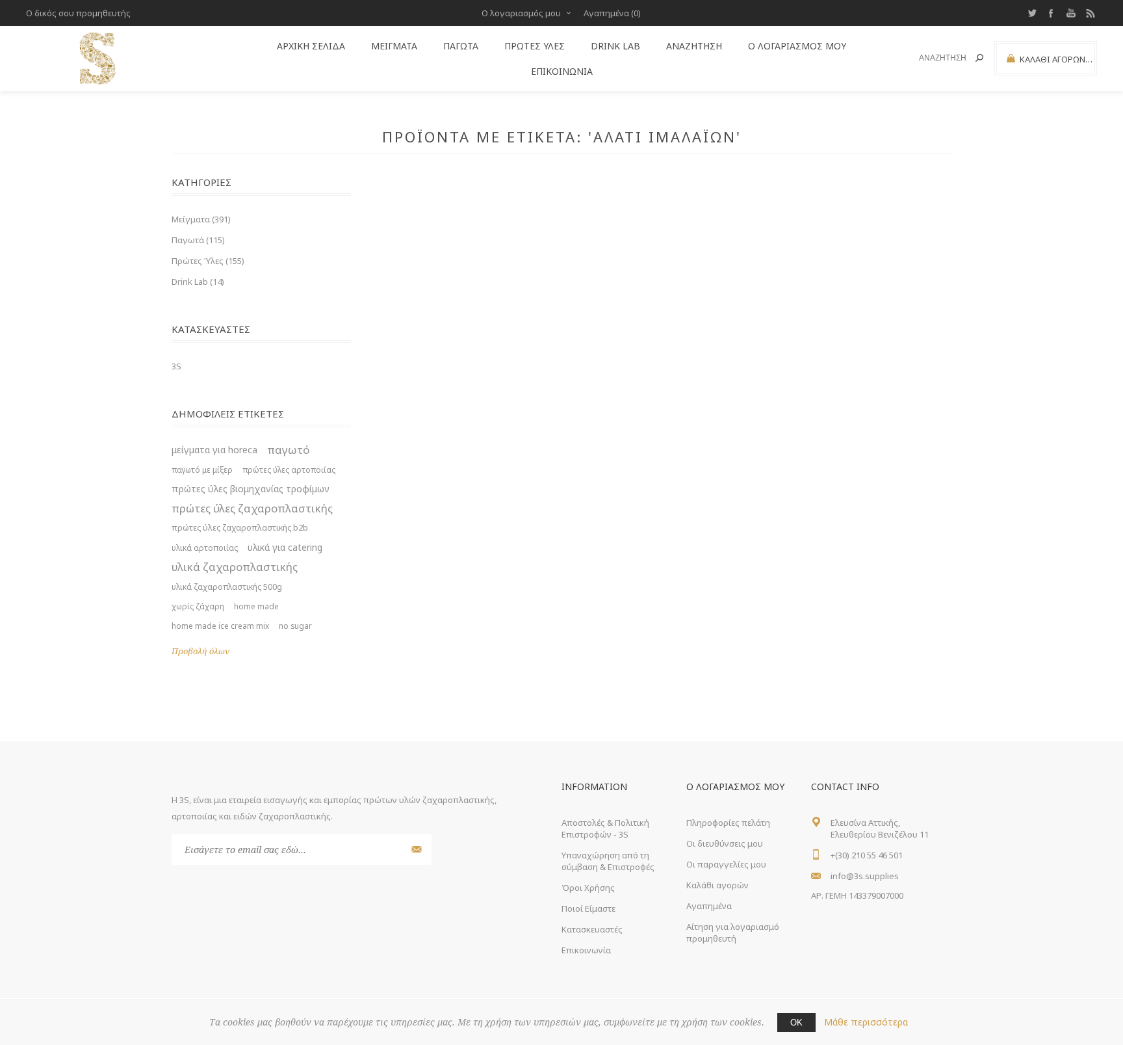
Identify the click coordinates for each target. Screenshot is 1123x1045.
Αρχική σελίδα (311, 46)
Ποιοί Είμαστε (588, 908)
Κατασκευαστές (592, 929)
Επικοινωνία (562, 71)
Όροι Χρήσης (588, 887)
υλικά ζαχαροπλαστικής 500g (227, 586)
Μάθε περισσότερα (866, 1022)
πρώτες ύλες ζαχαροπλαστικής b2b (240, 527)
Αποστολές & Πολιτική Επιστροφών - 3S (605, 828)
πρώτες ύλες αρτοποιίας (288, 469)
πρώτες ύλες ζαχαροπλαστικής (252, 508)
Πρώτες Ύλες (534, 46)
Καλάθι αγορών (717, 885)
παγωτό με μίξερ (202, 469)
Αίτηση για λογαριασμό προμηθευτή (732, 932)
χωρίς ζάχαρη (198, 606)
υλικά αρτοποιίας (205, 547)
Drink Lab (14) (198, 281)
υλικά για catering (285, 547)
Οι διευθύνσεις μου (724, 843)
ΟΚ (796, 1022)
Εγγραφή (415, 849)
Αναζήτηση (979, 58)
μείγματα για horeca (214, 449)
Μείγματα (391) (201, 219)
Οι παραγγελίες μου (726, 864)
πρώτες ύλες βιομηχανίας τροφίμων (250, 489)
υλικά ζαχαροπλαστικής (235, 566)
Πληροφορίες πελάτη (728, 822)
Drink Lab (615, 46)
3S (176, 366)
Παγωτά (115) (198, 240)
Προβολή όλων (200, 651)
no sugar (295, 625)
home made (256, 606)
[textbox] (935, 58)
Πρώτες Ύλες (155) (208, 261)
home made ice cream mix (220, 625)
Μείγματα (394, 46)
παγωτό (288, 449)
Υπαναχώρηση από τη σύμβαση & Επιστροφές (608, 861)
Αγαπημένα (709, 906)
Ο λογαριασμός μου (521, 13)
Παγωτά (460, 46)
